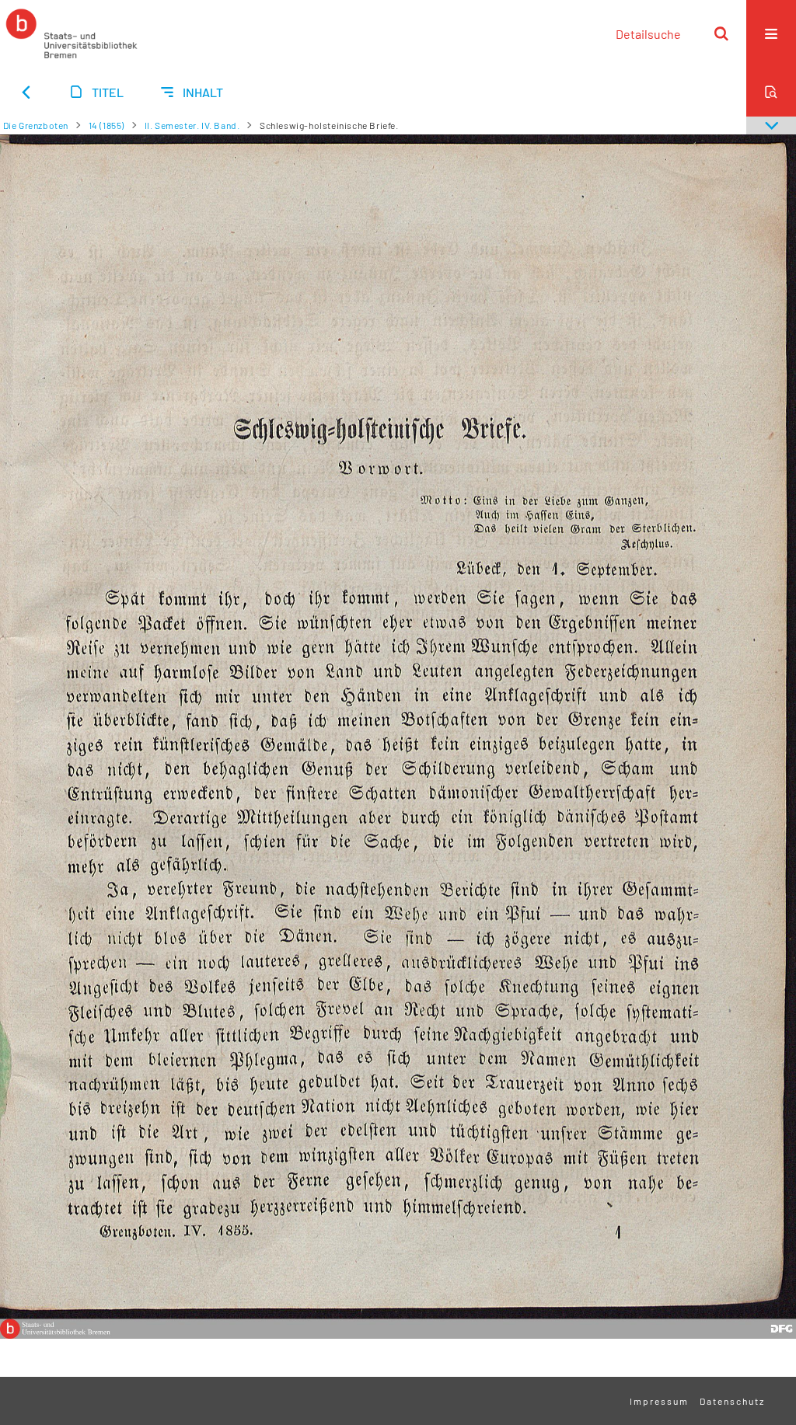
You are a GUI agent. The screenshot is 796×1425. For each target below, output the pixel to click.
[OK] (721, 33)
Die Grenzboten (35, 125)
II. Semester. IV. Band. (192, 125)
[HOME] (71, 33)
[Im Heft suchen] (771, 92)
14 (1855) (106, 125)
